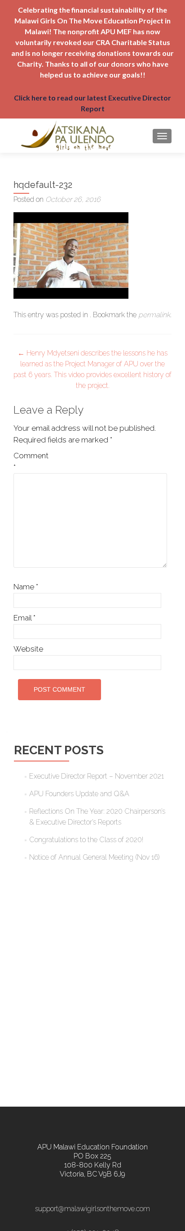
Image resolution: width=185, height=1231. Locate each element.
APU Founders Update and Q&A (79, 793)
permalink (154, 314)
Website (28, 648)
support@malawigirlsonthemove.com (92, 1208)
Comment (30, 461)
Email (24, 617)
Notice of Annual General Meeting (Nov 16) (94, 857)
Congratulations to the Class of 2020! (86, 839)
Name (25, 586)
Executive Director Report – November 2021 (96, 776)
